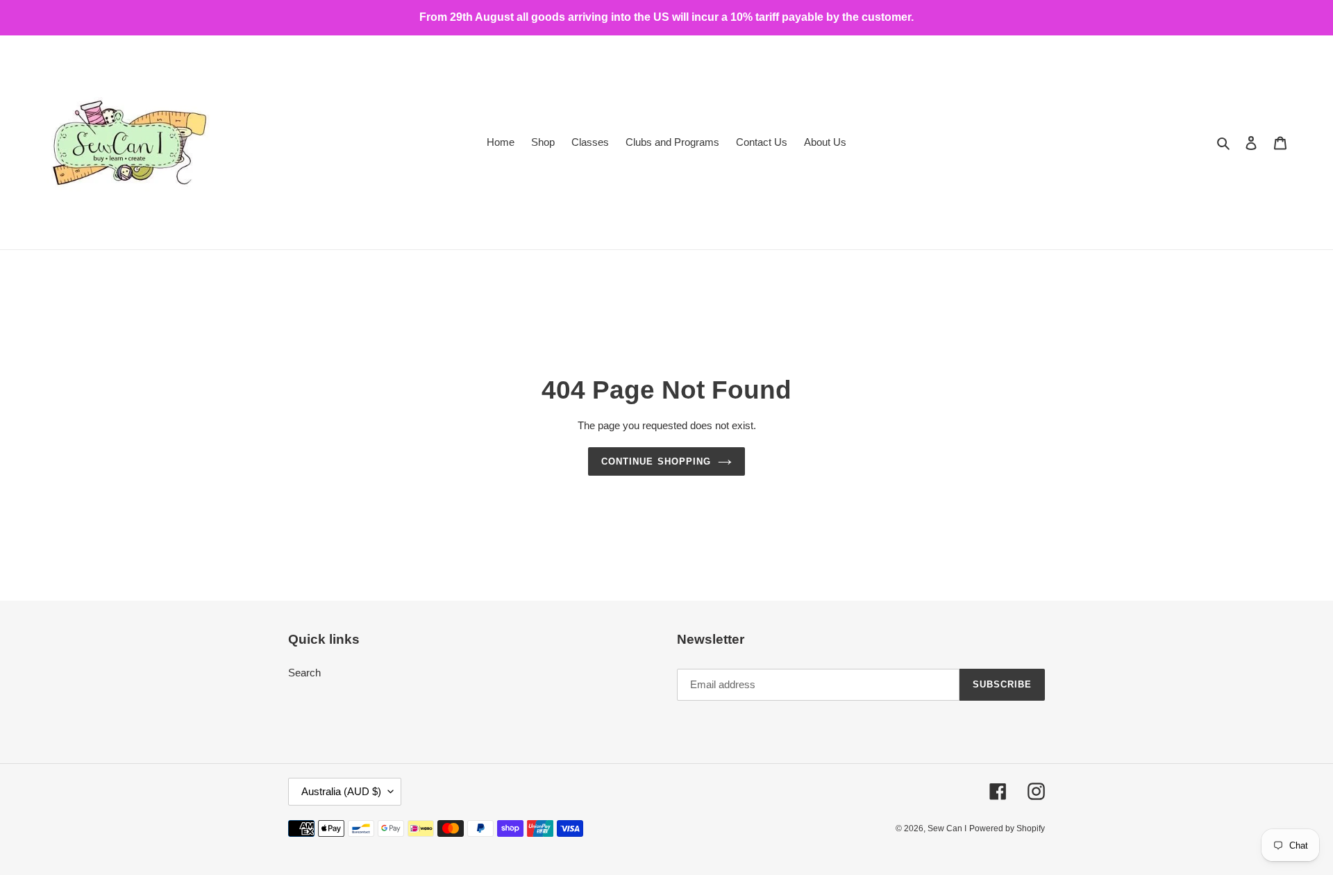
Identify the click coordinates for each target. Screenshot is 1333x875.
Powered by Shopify (1007, 828)
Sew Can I (947, 828)
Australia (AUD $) (341, 791)
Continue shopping (656, 461)
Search (304, 672)
